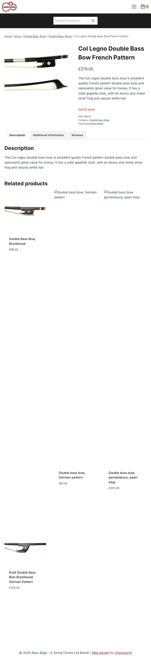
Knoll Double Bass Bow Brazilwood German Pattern (22, 577)
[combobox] (75, 21)
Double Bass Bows (100, 120)
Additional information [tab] (48, 135)
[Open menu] (134, 7)
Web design (100, 653)
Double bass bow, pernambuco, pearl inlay (123, 477)
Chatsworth (123, 653)
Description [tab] (17, 135)
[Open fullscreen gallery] (69, 105)
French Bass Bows (93, 123)
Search (94, 21)
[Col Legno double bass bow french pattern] (38, 75)
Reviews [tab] (77, 135)
